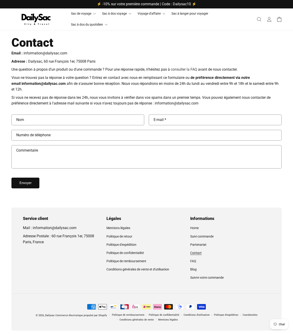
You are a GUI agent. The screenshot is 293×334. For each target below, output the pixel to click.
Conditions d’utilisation (197, 314)
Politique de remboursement (126, 261)
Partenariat (198, 244)
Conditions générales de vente (136, 319)
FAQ (193, 261)
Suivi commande (202, 236)
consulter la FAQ (184, 69)
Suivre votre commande (207, 277)
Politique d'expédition (121, 244)
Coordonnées (250, 314)
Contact (196, 253)
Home (194, 228)
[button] (259, 19)
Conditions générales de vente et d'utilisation (137, 269)
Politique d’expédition (226, 314)
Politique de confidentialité (125, 253)
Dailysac (50, 315)
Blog (193, 269)
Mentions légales (118, 228)
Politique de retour (119, 236)
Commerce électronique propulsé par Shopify (81, 315)
